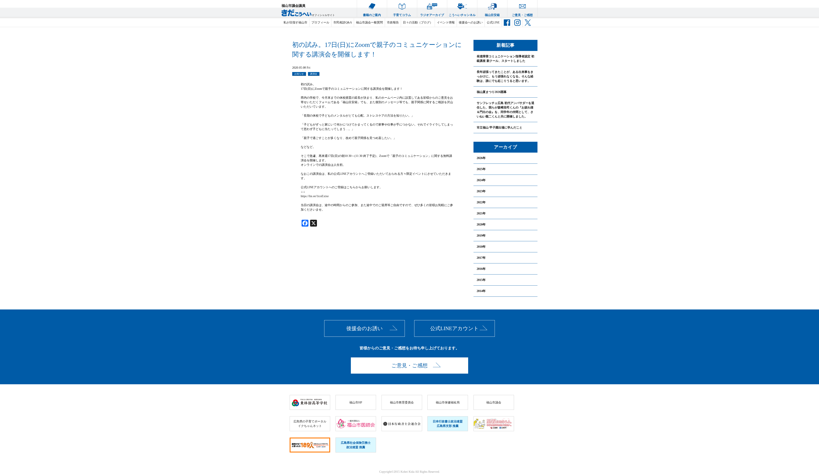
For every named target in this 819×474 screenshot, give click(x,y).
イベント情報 (446, 22)
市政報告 (393, 22)
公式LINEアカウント (454, 328)
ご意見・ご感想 (522, 15)
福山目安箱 (492, 15)
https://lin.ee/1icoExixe (315, 196)
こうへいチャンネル (462, 15)
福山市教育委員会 (402, 402)
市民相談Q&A (342, 22)
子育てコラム (402, 15)
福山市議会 (493, 402)
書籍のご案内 (372, 15)
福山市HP (355, 402)
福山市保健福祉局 (448, 402)
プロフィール (320, 22)
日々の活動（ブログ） (418, 22)
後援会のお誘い (364, 328)
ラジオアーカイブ (432, 15)
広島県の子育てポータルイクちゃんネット (309, 424)
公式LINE (493, 22)
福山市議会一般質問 (369, 22)
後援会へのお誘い (471, 22)
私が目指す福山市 (295, 22)
